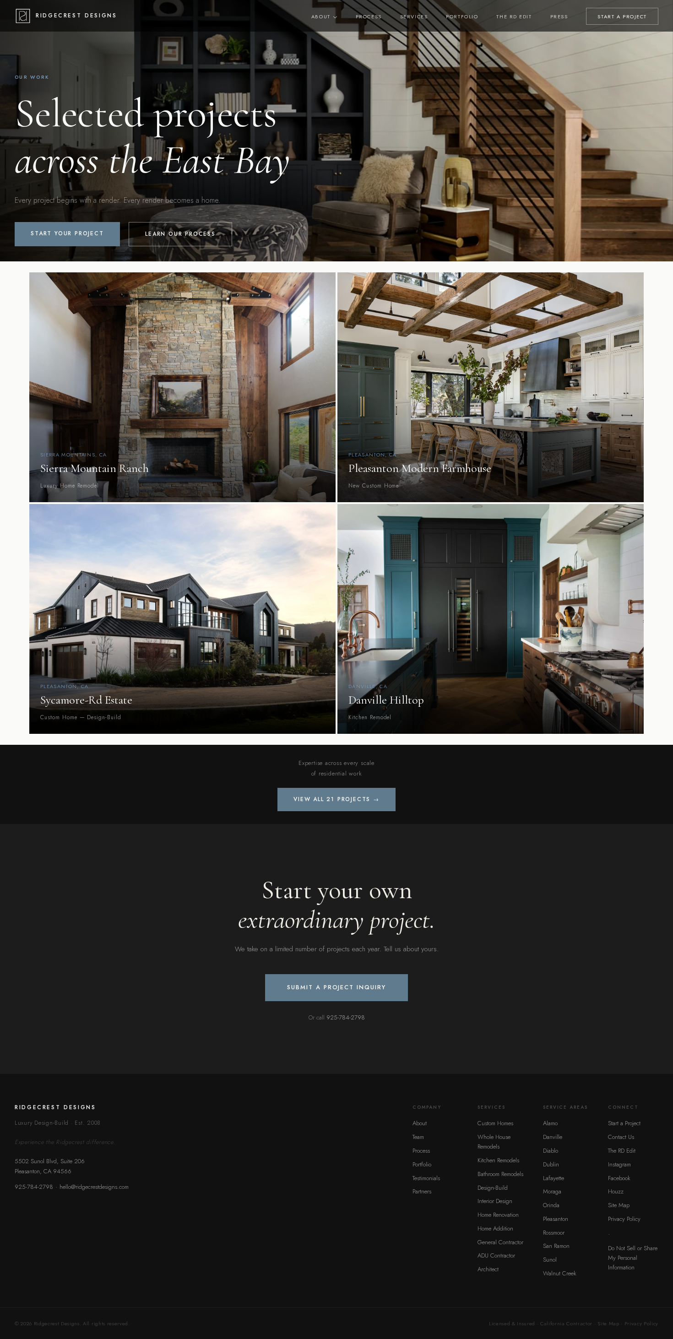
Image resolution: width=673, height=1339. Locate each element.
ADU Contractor (496, 1255)
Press (559, 16)
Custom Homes (495, 1123)
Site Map (619, 1205)
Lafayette (553, 1178)
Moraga (552, 1191)
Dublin (551, 1164)
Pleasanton (555, 1218)
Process (369, 16)
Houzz (616, 1191)
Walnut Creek (559, 1273)
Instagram (619, 1164)
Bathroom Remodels (500, 1174)
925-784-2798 (345, 1017)
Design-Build (493, 1187)
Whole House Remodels (494, 1142)
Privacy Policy (624, 1218)
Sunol (550, 1259)
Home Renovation (498, 1214)
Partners (421, 1191)
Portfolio (462, 16)
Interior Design (495, 1201)
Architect (488, 1269)
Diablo (550, 1150)
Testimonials (426, 1178)
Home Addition (495, 1228)
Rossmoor (553, 1232)
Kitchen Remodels (498, 1160)
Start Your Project (67, 233)
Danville (552, 1137)
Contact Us (621, 1137)
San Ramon (556, 1245)
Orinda (551, 1205)
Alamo (550, 1123)
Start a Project (624, 1123)
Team (418, 1137)
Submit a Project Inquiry (336, 987)
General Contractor (500, 1242)
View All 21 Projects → (336, 799)
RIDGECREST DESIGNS (76, 15)
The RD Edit (514, 16)
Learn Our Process (180, 234)
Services (414, 16)
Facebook (619, 1178)
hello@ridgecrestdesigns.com (94, 1186)
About (321, 16)
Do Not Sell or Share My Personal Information (632, 1258)
